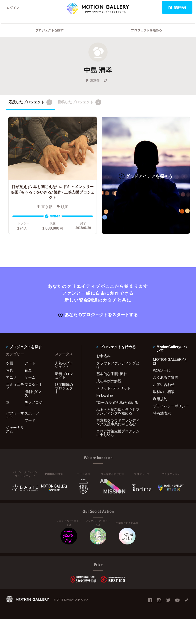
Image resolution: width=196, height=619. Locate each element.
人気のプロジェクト (64, 364)
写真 (9, 370)
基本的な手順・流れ (111, 373)
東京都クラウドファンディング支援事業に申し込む (117, 422)
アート (30, 363)
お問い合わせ (163, 384)
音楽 (28, 370)
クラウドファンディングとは (117, 364)
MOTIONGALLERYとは (170, 361)
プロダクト (34, 384)
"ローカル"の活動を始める (117, 402)
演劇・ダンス (33, 393)
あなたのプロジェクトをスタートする (101, 314)
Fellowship (104, 395)
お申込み (103, 355)
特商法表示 (162, 413)
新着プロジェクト (64, 375)
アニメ (11, 377)
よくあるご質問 (165, 377)
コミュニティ (15, 386)
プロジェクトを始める (146, 30)
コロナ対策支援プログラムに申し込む (117, 432)
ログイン (13, 7)
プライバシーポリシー (171, 406)
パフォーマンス (15, 414)
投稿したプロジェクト (78, 101)
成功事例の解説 (108, 380)
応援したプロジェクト (29, 101)
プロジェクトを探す (50, 30)
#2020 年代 (161, 370)
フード (30, 420)
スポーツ (32, 413)
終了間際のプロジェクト (64, 388)
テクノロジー (34, 404)
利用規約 (160, 398)
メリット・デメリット (113, 388)
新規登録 (180, 7)
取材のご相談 (163, 391)
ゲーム (30, 377)
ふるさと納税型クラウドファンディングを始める (117, 411)
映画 (9, 363)
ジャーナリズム (15, 429)
